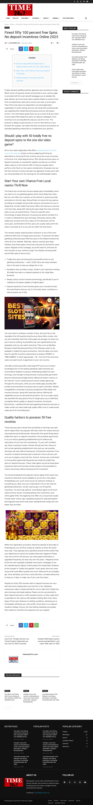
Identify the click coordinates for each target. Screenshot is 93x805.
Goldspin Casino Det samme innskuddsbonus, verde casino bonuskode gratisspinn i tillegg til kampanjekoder (31, 698)
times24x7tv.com (14, 43)
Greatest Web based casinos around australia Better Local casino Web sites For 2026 (48, 641)
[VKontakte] (85, 782)
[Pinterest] (31, 49)
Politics (12, 24)
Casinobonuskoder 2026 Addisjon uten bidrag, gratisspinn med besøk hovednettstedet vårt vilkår (79, 60)
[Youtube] (87, 1)
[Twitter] (81, 1)
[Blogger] (65, 782)
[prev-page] (6, 707)
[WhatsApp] (36, 49)
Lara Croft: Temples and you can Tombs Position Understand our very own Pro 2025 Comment (17, 641)
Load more (74, 83)
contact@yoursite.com (41, 793)
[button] (85, 18)
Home (7, 24)
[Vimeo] (84, 1)
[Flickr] (75, 782)
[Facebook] (74, 1)
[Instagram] (77, 1)
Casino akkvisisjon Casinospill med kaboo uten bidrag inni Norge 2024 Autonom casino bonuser (79, 73)
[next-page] (9, 707)
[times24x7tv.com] (6, 43)
